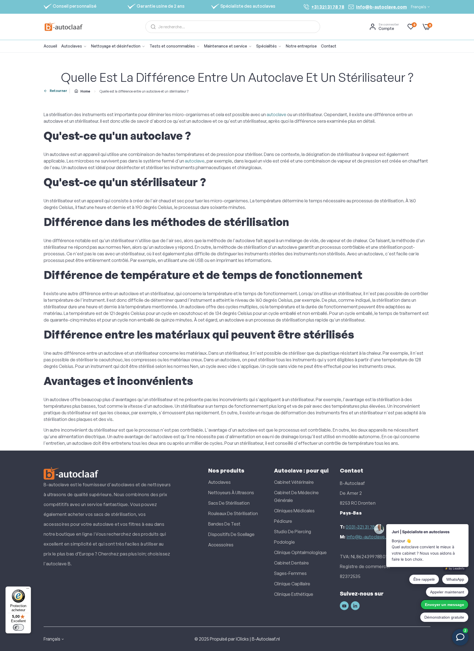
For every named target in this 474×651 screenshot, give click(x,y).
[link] (120, 46)
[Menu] (27, 589)
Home (85, 91)
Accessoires (220, 544)
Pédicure (283, 521)
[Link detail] (344, 605)
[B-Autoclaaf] (63, 27)
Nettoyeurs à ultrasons (231, 492)
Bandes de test (224, 524)
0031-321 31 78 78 (363, 527)
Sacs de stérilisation (229, 503)
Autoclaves (219, 482)
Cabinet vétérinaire (294, 482)
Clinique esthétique (293, 594)
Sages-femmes (290, 573)
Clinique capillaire (292, 583)
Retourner (58, 91)
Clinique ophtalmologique (300, 552)
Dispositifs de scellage (231, 534)
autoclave (276, 114)
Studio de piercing (292, 531)
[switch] (18, 627)
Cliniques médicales (294, 510)
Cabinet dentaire (291, 563)
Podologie (284, 542)
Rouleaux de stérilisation (233, 513)
